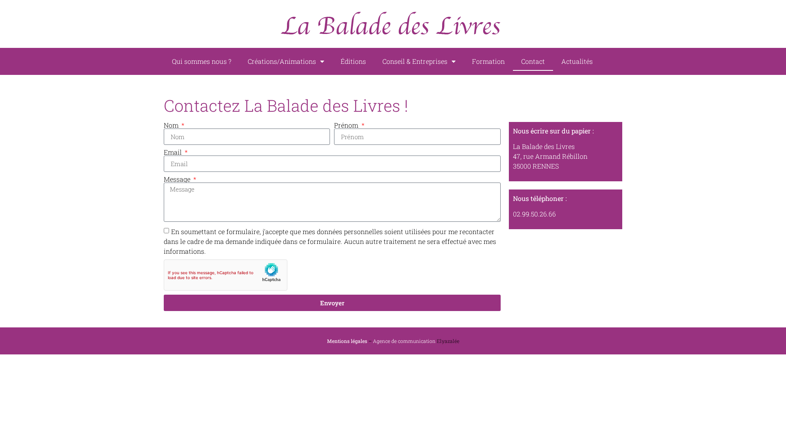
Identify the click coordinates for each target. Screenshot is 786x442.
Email (173, 152)
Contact (533, 61)
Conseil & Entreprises (414, 61)
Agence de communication (404, 341)
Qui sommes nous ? (201, 61)
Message (178, 179)
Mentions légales (347, 341)
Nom (172, 125)
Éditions (353, 61)
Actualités (577, 61)
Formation (488, 61)
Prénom (347, 125)
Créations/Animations (282, 61)
